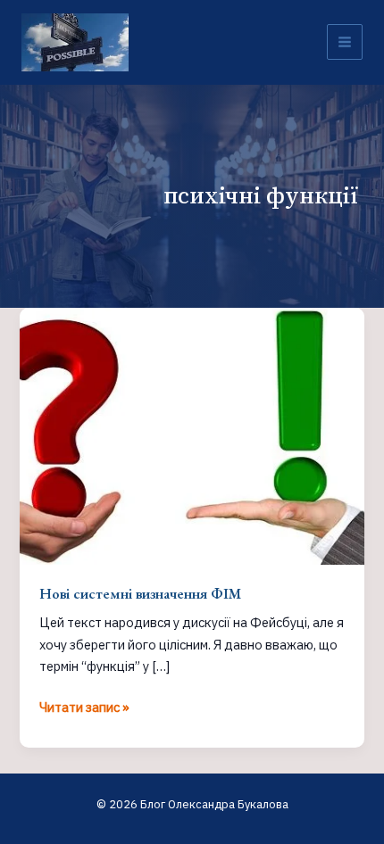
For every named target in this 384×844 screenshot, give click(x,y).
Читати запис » (84, 708)
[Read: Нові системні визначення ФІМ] (191, 434)
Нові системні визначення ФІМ (140, 593)
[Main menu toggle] (345, 42)
